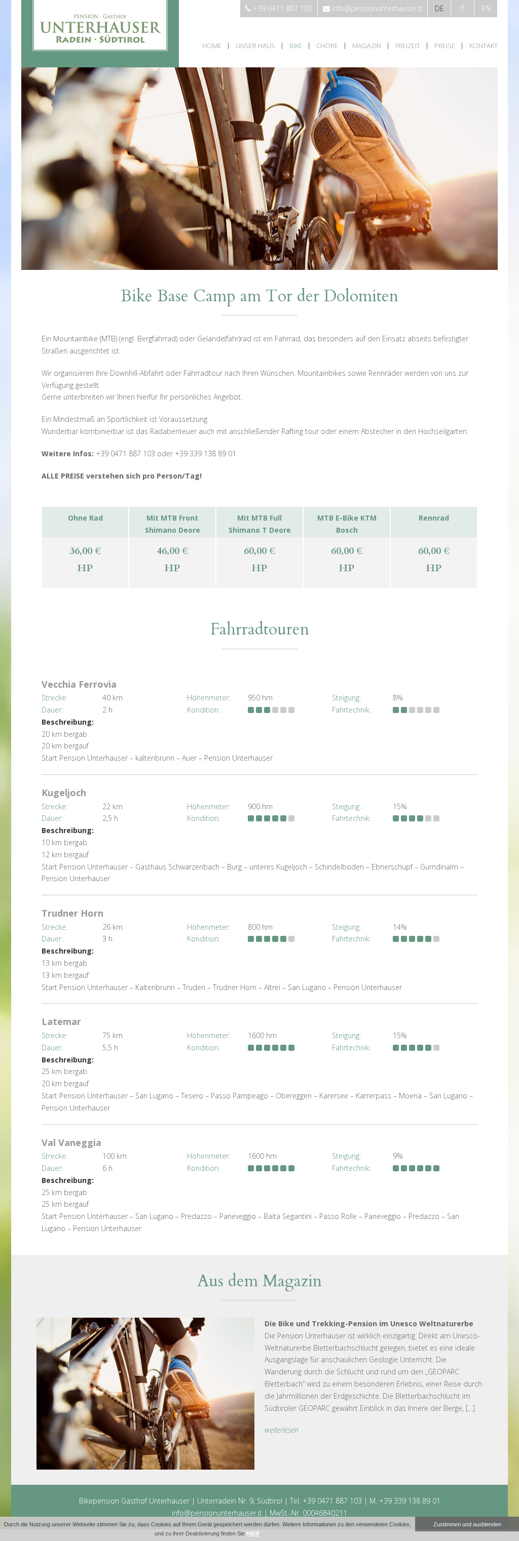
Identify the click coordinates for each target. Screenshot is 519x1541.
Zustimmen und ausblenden (467, 1524)
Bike (295, 46)
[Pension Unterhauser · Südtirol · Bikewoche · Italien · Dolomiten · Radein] (100, 64)
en (486, 8)
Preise (444, 46)
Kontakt (483, 46)
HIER (253, 1533)
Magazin (366, 46)
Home (211, 46)
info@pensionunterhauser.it (217, 1513)
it (462, 8)
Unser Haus (255, 46)
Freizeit (407, 46)
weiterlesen (282, 1430)
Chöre (327, 46)
